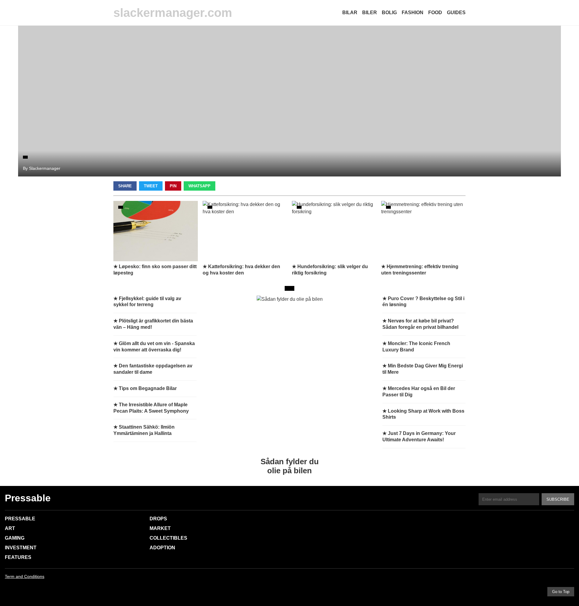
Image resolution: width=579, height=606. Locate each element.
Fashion (412, 12)
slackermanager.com (172, 12)
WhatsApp (199, 186)
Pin (173, 186)
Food (435, 12)
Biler (369, 12)
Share (125, 186)
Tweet (151, 186)
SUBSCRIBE (557, 499)
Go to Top (560, 591)
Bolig (389, 12)
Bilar (349, 12)
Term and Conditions (24, 576)
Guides (456, 12)
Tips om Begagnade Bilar (148, 388)
